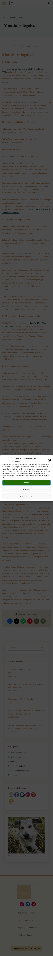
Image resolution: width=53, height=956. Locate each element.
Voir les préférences (26, 496)
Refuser (26, 489)
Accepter (26, 483)
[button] (49, 460)
